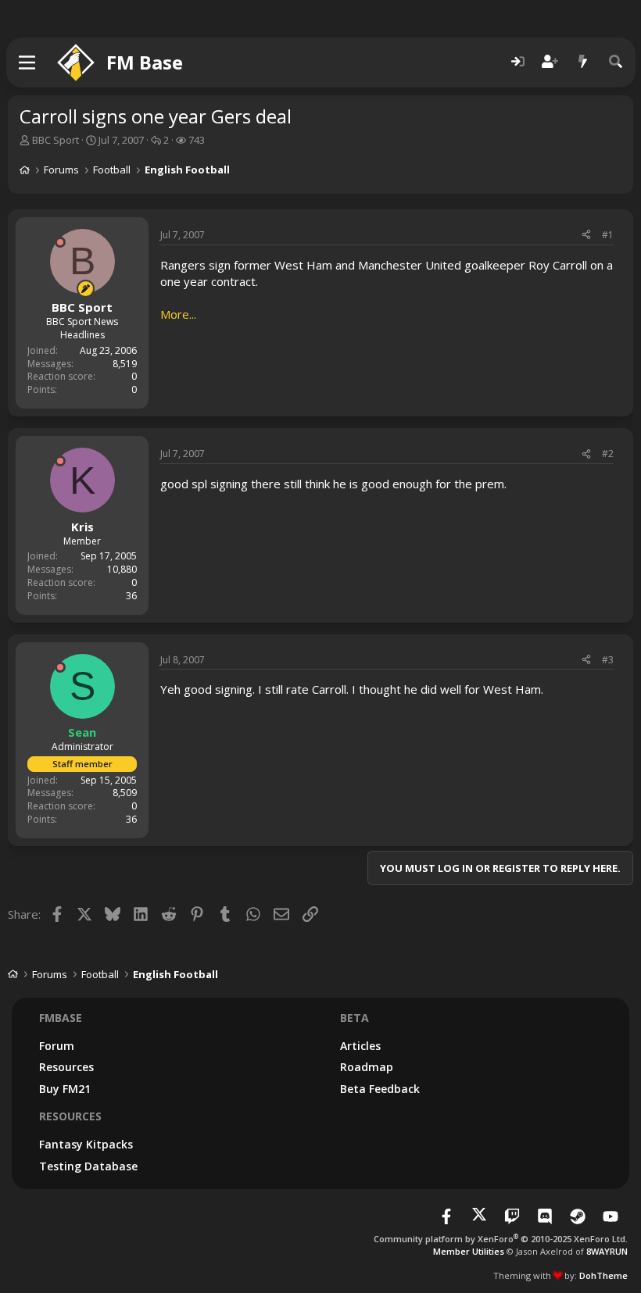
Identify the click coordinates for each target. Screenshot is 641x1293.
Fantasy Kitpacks (86, 1144)
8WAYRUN (607, 1251)
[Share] (586, 236)
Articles (360, 1045)
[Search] (616, 62)
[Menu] (27, 62)
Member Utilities (468, 1251)
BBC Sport (55, 140)
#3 (608, 659)
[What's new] (583, 62)
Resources (66, 1066)
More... (178, 314)
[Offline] (60, 242)
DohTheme (603, 1275)
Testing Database (88, 1166)
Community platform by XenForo (501, 1239)
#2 (608, 453)
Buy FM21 (65, 1088)
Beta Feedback (380, 1088)
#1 (608, 234)
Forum (56, 1045)
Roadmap (366, 1066)
